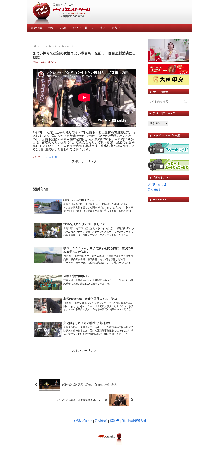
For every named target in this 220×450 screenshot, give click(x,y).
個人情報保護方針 (134, 421)
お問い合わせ (157, 184)
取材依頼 (154, 189)
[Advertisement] (84, 172)
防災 (57, 157)
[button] (185, 102)
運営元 (114, 421)
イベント (50, 157)
